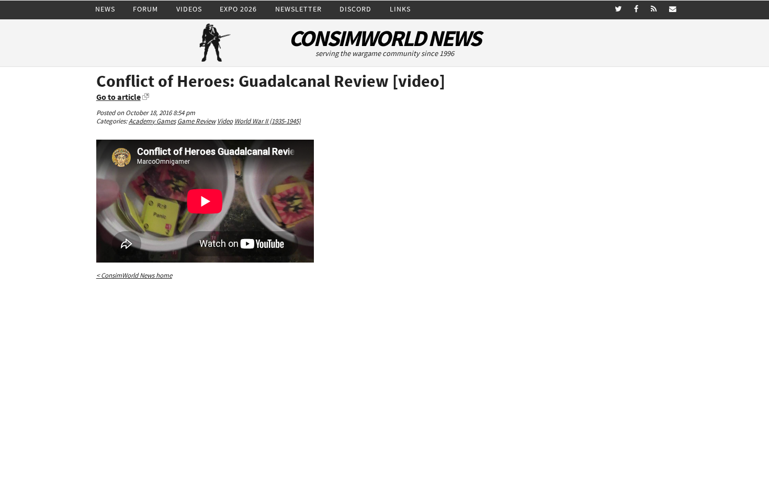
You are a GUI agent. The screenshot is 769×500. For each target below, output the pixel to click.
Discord (355, 9)
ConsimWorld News (384, 38)
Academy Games (152, 121)
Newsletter (298, 9)
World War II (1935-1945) (267, 121)
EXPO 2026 (238, 9)
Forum (145, 9)
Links (400, 9)
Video (225, 121)
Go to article (118, 97)
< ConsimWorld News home (134, 275)
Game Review (196, 121)
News (105, 9)
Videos (189, 9)
